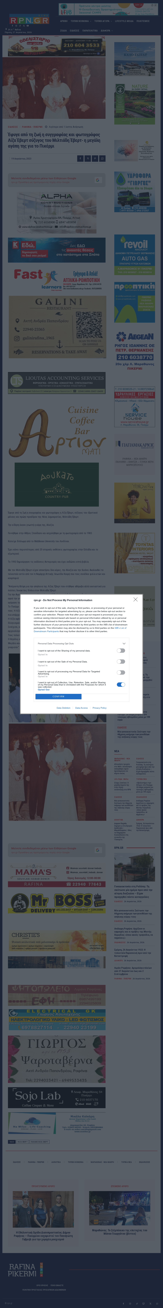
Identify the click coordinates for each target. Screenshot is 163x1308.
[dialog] (81, 654)
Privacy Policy (99, 708)
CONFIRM (58, 696)
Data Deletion (63, 708)
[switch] (121, 650)
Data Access (81, 708)
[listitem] (81, 643)
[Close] (137, 600)
